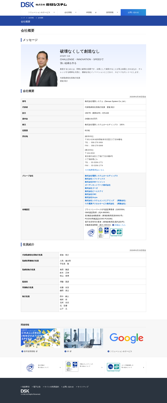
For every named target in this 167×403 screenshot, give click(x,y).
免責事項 (25, 387)
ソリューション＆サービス (39, 12)
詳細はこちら (120, 225)
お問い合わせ (133, 12)
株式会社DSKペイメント (95, 182)
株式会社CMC (90, 194)
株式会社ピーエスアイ (94, 191)
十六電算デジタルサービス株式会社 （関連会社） (106, 204)
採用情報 (110, 12)
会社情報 (68, 12)
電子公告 (37, 387)
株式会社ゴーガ (91, 188)
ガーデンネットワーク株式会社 (98, 185)
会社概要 (40, 17)
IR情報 (89, 12)
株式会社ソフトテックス (95, 179)
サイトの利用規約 (51, 387)
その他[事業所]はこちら (94, 170)
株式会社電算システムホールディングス (101, 176)
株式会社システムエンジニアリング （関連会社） (106, 200)
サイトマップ (82, 387)
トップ (23, 17)
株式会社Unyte (91, 197)
